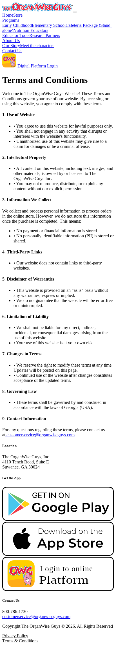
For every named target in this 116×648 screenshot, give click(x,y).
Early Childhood (17, 25)
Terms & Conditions (20, 640)
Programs (10, 20)
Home (7, 15)
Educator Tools (15, 35)
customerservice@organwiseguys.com (40, 434)
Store (18, 15)
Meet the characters (37, 45)
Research (37, 35)
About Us (11, 40)
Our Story (11, 45)
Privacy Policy (15, 635)
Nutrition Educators (30, 30)
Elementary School (49, 25)
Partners (53, 35)
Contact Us (12, 50)
